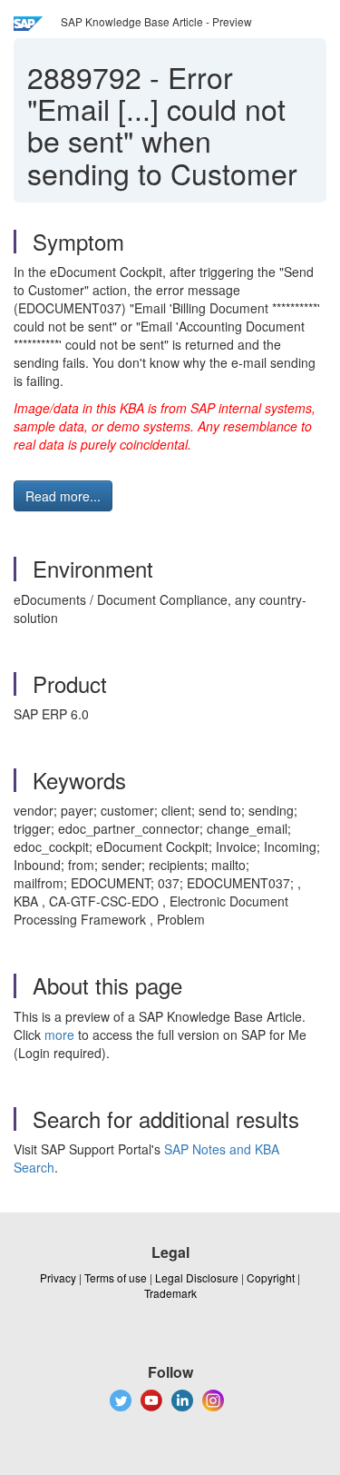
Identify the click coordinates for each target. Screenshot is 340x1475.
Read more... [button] (63, 496)
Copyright (271, 1277)
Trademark (170, 1293)
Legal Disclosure (196, 1277)
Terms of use (115, 1277)
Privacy (58, 1277)
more (59, 1034)
